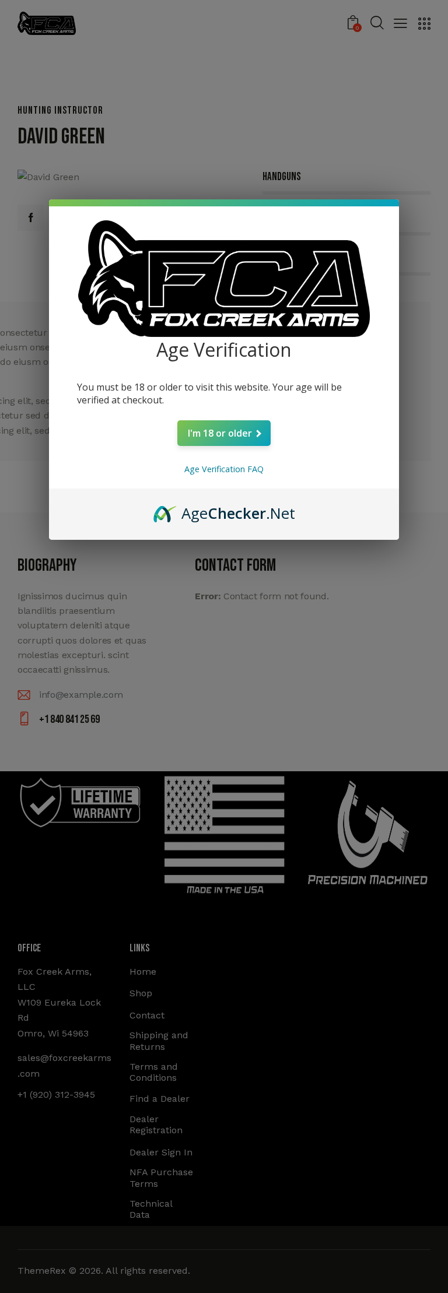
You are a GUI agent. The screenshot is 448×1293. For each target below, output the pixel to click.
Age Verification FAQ (224, 469)
